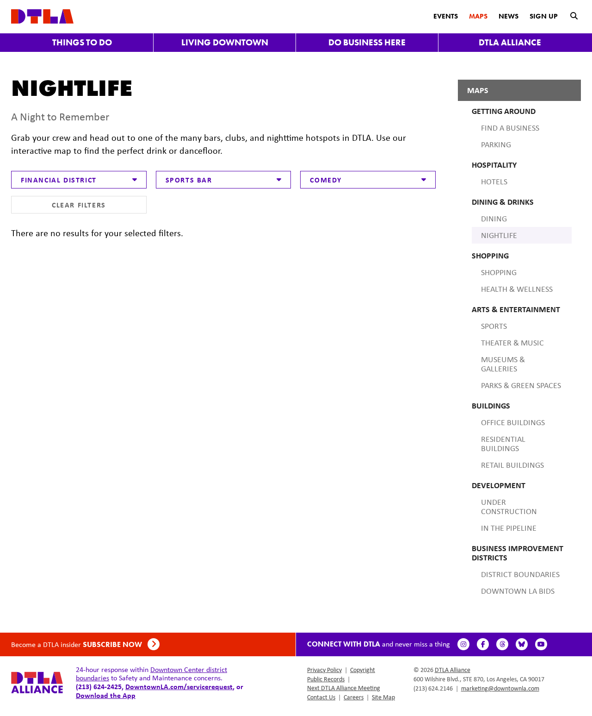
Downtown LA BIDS (518, 591)
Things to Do (82, 42)
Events (445, 16)
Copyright (362, 670)
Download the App (106, 695)
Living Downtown (224, 42)
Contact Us (321, 697)
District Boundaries (520, 574)
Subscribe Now (113, 644)
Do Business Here (367, 42)
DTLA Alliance (510, 42)
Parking (496, 144)
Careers (354, 697)
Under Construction (509, 506)
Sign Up (544, 16)
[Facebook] (483, 644)
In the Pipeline (508, 528)
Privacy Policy (324, 670)
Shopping (499, 272)
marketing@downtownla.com (500, 688)
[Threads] (502, 644)
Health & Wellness (517, 289)
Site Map (383, 697)
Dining (494, 218)
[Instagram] (463, 644)
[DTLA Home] (42, 15)
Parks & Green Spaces (521, 385)
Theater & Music (512, 342)
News (508, 16)
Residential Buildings (503, 443)
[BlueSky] (522, 644)
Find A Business (510, 127)
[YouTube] (541, 644)
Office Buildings (513, 422)
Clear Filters (79, 205)
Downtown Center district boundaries (151, 674)
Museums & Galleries (503, 364)
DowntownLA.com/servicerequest (179, 686)
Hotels (494, 181)
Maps (478, 16)
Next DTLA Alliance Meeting (343, 688)
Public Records (326, 679)
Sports (494, 326)
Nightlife (499, 235)
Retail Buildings (512, 465)
